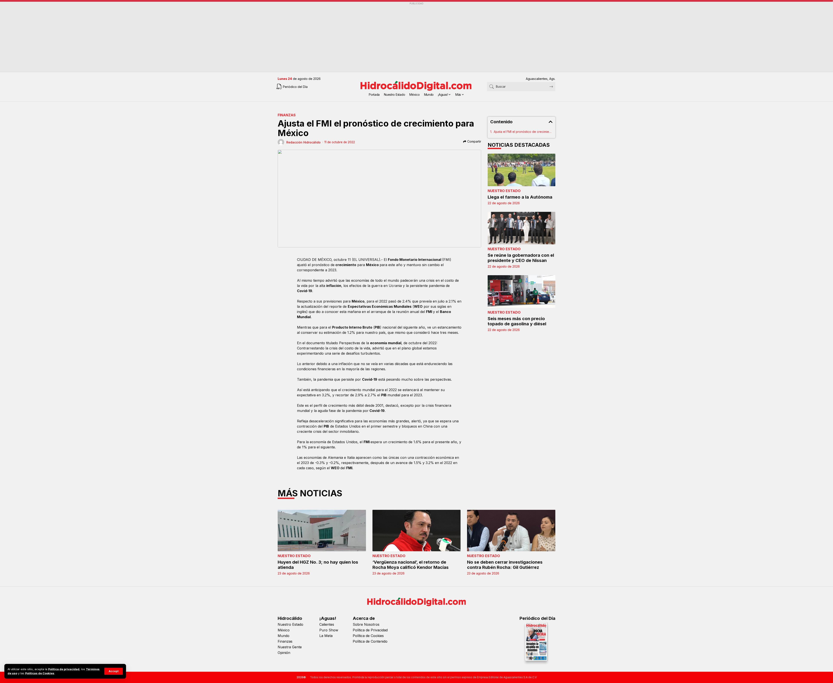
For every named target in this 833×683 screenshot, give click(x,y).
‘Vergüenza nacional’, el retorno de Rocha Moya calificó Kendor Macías (410, 565)
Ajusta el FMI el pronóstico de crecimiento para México (523, 131)
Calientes (326, 624)
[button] (113, 671)
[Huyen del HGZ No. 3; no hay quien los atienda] (322, 530)
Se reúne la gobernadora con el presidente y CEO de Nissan (521, 258)
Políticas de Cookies (39, 673)
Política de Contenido (370, 641)
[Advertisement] (408, 37)
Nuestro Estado (504, 191)
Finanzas (287, 115)
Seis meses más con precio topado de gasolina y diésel (517, 321)
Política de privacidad (63, 669)
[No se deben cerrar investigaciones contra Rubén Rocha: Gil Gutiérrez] (511, 530)
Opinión (284, 652)
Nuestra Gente (290, 647)
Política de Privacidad (370, 630)
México (284, 630)
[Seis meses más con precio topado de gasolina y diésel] (522, 291)
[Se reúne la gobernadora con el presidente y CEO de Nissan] (522, 228)
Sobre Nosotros (366, 624)
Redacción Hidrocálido (303, 142)
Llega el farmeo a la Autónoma (520, 197)
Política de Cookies (368, 636)
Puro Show (328, 630)
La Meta (326, 636)
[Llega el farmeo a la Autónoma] (522, 170)
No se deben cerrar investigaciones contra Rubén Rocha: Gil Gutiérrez (505, 565)
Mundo (283, 636)
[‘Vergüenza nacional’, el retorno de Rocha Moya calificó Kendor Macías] (416, 530)
